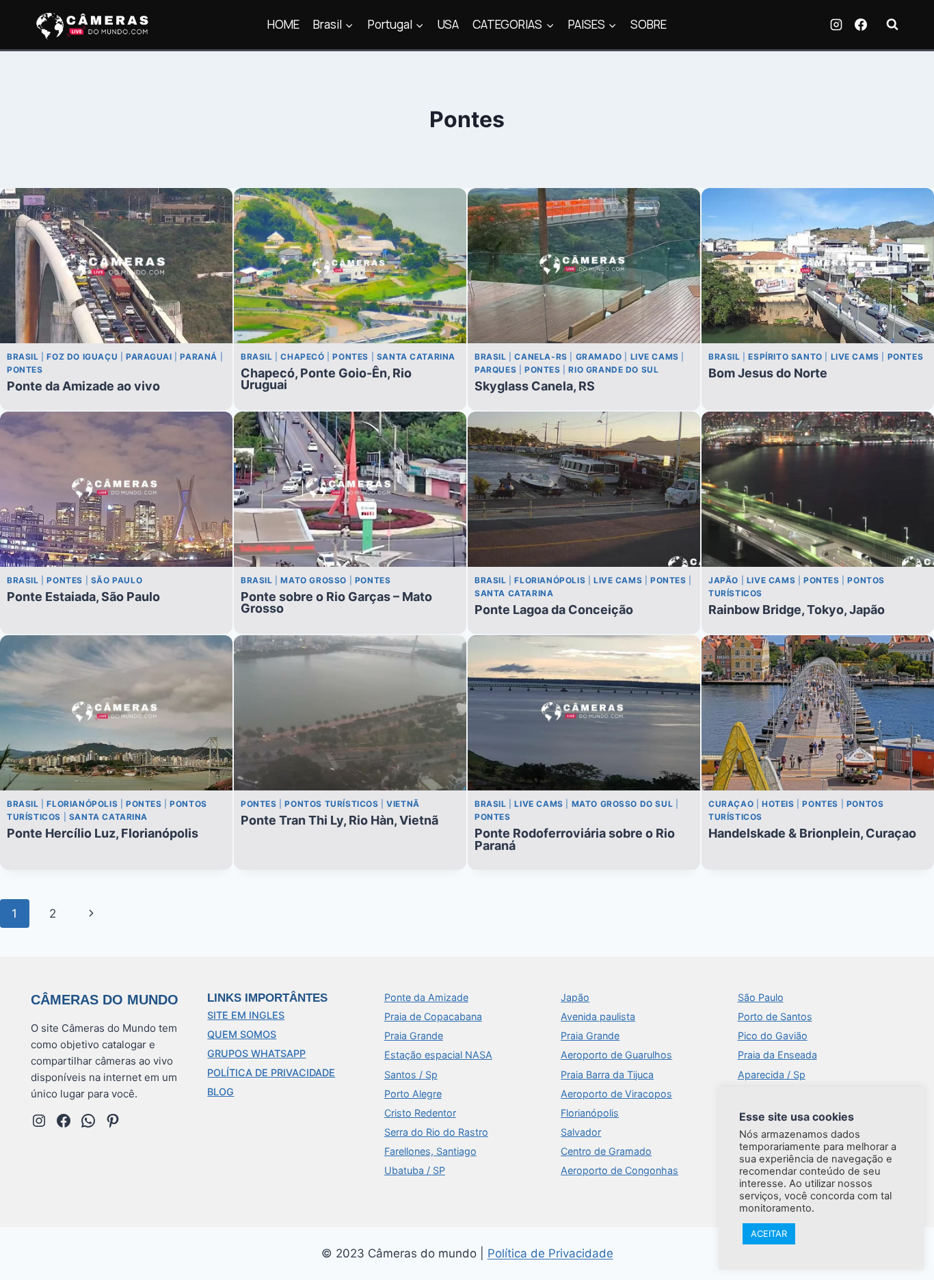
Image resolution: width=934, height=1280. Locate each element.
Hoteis (778, 804)
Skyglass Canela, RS (535, 386)
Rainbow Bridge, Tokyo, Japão (796, 609)
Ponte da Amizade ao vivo (83, 386)
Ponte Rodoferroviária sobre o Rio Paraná (575, 839)
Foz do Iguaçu (82, 356)
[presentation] (116, 265)
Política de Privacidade (550, 1253)
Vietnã (403, 804)
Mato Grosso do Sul (622, 804)
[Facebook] (861, 24)
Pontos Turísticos (331, 804)
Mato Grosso (313, 580)
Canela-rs (540, 356)
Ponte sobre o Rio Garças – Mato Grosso (336, 602)
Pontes (25, 369)
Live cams (654, 356)
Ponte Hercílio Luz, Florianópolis (102, 833)
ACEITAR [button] (769, 1233)
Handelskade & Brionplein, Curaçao (812, 833)
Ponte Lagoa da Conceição (554, 609)
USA (448, 24)
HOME (283, 24)
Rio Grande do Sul (613, 369)
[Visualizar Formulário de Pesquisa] (892, 24)
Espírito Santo (785, 356)
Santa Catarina (416, 356)
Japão (723, 580)
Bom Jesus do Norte (767, 373)
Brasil (23, 356)
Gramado (599, 356)
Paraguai (149, 356)
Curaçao (730, 804)
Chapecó (302, 356)
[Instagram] (836, 24)
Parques (495, 369)
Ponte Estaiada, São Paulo (83, 596)
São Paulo (116, 580)
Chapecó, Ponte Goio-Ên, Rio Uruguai (326, 379)
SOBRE (648, 24)
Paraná (198, 356)
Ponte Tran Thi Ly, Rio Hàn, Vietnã (339, 820)
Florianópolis (549, 580)
